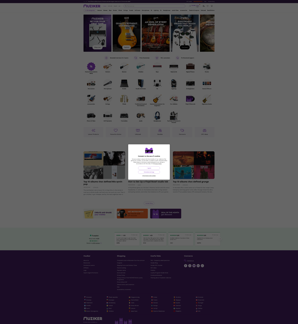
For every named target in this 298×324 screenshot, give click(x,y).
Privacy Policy (158, 164)
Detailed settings (149, 172)
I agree (149, 168)
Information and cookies (149, 176)
